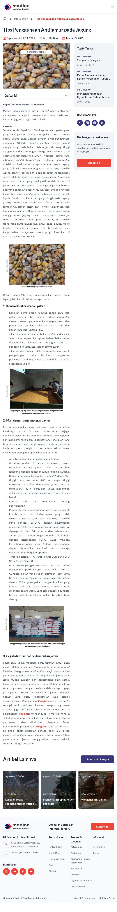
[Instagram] (6, 871)
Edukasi (75, 874)
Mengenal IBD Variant (94, 799)
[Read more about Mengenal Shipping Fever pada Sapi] (58, 790)
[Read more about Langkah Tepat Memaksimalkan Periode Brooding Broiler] (21, 790)
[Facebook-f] (23, 871)
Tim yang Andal (56, 859)
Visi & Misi (54, 853)
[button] (66, 95)
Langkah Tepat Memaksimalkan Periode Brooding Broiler (20, 803)
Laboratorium (78, 886)
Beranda (5, 18)
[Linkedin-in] (14, 871)
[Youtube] (31, 871)
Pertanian (76, 853)
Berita (95, 853)
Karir (51, 865)
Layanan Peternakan (81, 880)
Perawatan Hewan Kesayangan (80, 861)
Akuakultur (76, 868)
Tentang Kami (56, 847)
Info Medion (21, 18)
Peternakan (77, 847)
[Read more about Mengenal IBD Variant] (96, 790)
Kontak (52, 871)
